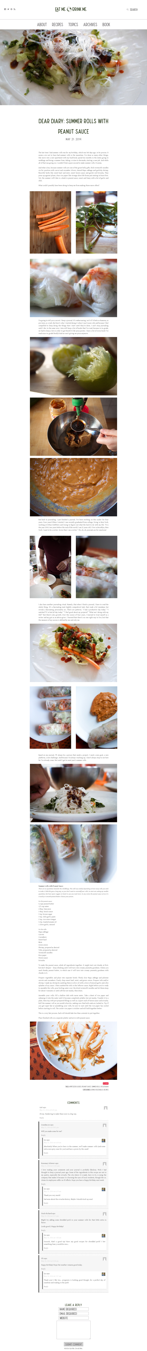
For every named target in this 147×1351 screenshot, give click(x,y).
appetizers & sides (75, 1086)
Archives (90, 24)
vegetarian (104, 1086)
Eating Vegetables (97, 1090)
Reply (42, 1118)
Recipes (57, 24)
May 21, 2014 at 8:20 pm (48, 1110)
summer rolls (96, 1086)
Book (106, 24)
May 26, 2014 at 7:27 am (52, 1276)
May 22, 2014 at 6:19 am (52, 1191)
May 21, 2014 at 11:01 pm (50, 1166)
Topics (73, 24)
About (42, 24)
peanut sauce (86, 1086)
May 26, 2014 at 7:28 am (52, 1238)
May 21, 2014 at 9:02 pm (50, 1127)
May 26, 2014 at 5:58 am (49, 1261)
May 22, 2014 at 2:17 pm (50, 1216)
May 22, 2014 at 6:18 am (52, 1143)
